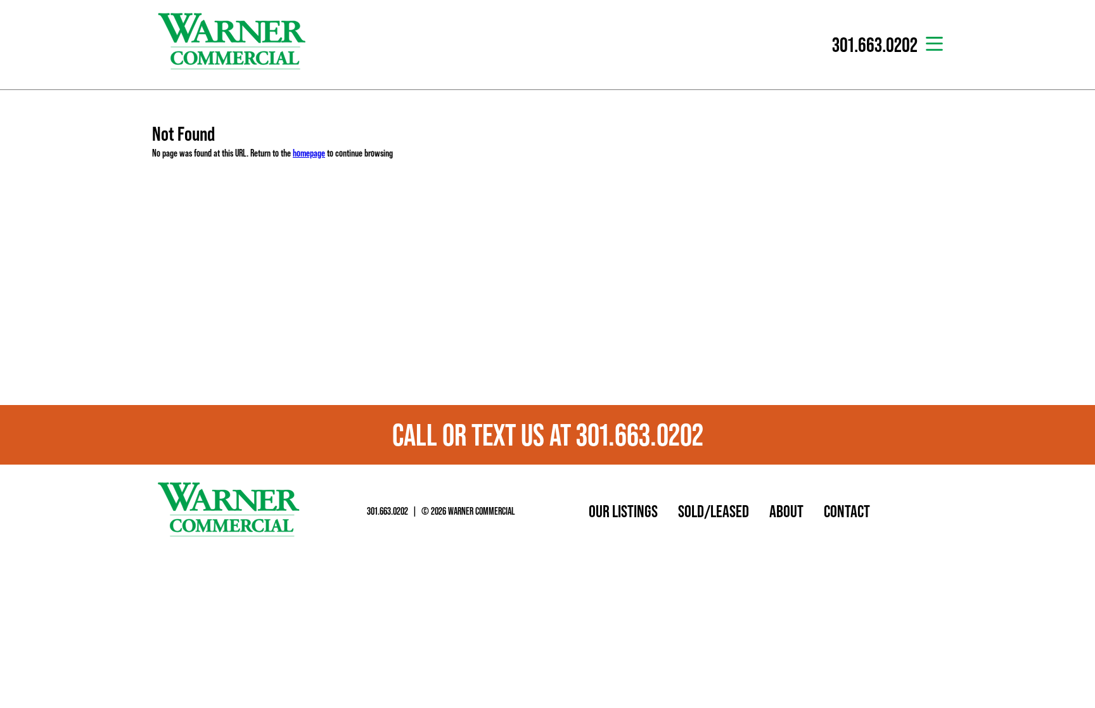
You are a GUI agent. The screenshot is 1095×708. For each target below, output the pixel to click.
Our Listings (623, 510)
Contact (847, 510)
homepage (309, 152)
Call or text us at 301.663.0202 (547, 435)
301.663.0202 (387, 511)
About (786, 510)
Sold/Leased (713, 510)
